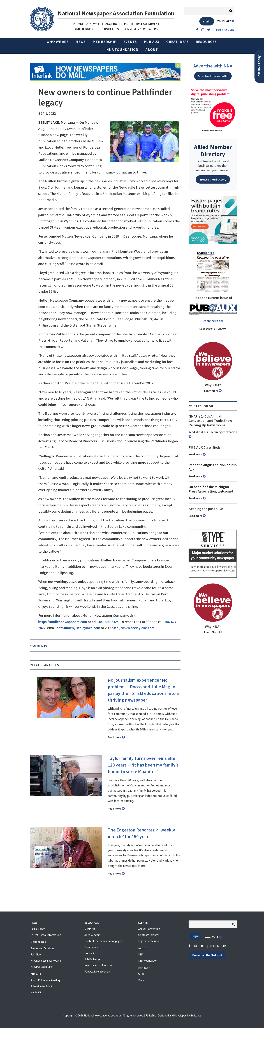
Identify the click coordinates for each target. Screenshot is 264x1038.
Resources (206, 41)
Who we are (58, 41)
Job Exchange (92, 959)
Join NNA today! (259, 66)
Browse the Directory (213, 179)
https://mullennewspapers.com (62, 621)
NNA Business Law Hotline (46, 960)
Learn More (211, 390)
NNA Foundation (122, 49)
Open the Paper (213, 321)
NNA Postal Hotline (42, 966)
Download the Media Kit (213, 76)
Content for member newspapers (103, 941)
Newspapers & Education (98, 965)
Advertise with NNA (212, 66)
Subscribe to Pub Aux (43, 986)
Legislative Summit (149, 941)
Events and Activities (42, 948)
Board (141, 980)
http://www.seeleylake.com (133, 627)
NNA (140, 954)
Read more (115, 737)
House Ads (90, 953)
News (81, 41)
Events (130, 41)
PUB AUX (151, 41)
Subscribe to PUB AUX (212, 328)
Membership (104, 41)
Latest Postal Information (46, 935)
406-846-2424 (108, 621)
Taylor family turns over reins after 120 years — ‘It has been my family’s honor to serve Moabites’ (143, 764)
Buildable (195, 1015)
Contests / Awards (148, 935)
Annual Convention (149, 929)
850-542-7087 (218, 946)
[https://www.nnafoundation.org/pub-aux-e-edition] (213, 271)
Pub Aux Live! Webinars (97, 971)
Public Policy (38, 929)
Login (206, 21)
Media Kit (36, 992)
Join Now (36, 954)
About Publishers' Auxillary (45, 980)
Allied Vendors (92, 935)
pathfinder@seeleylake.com (78, 627)
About (151, 49)
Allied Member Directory (213, 150)
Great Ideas (177, 41)
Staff (141, 974)
